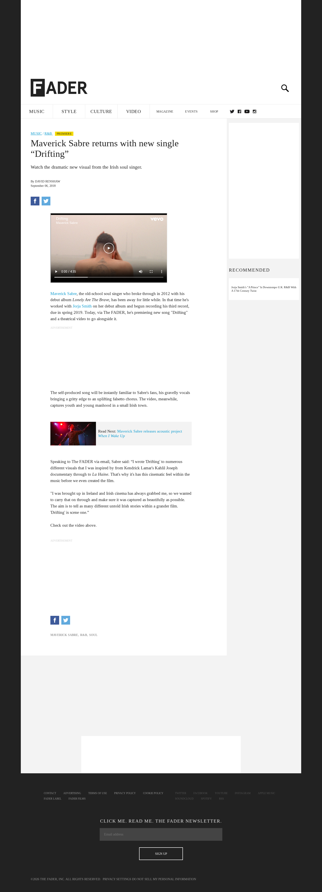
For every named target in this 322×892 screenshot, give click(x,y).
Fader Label (52, 798)
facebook (239, 111)
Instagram (243, 793)
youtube (246, 111)
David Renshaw (47, 181)
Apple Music (266, 793)
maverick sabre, (64, 635)
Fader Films (77, 798)
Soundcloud (184, 798)
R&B (48, 133)
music (36, 133)
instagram (254, 111)
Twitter (232, 111)
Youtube (221, 793)
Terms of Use (97, 793)
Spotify (206, 798)
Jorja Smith (82, 306)
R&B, (84, 635)
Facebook (200, 793)
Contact (50, 793)
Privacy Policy (125, 793)
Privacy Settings (117, 879)
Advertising (72, 793)
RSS (221, 798)
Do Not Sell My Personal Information (164, 879)
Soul (93, 635)
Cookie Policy (153, 793)
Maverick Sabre (63, 293)
